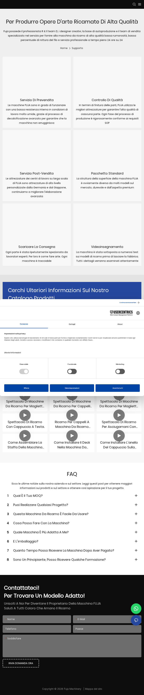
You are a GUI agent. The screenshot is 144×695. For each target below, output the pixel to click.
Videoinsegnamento (107, 247)
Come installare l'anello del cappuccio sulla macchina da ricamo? (119, 445)
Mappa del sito (93, 688)
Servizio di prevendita (37, 100)
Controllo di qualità (107, 100)
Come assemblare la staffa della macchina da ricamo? (25, 445)
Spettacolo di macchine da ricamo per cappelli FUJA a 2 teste (72, 404)
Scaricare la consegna (36, 247)
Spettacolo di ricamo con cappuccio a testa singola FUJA (25, 424)
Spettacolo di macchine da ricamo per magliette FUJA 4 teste (25, 404)
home (64, 48)
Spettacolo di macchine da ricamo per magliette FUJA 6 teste (119, 404)
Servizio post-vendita (37, 173)
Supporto (77, 48)
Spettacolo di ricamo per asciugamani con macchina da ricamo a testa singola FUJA (119, 424)
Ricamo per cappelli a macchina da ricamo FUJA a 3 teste (72, 424)
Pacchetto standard (107, 173)
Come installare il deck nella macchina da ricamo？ (72, 445)
